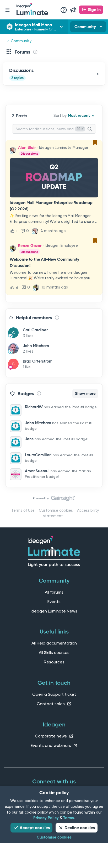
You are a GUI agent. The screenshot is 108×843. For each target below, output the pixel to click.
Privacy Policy (46, 817)
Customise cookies (56, 510)
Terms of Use (23, 510)
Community (85, 26)
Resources (54, 661)
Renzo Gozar (29, 245)
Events (54, 601)
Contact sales (51, 703)
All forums (54, 592)
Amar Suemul (37, 471)
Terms (68, 817)
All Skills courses (54, 652)
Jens (29, 439)
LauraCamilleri (38, 455)
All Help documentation (54, 643)
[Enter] (92, 129)
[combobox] (54, 129)
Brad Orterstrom (37, 361)
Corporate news (51, 736)
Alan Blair (27, 147)
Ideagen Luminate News (54, 611)
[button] (91, 10)
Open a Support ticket (54, 694)
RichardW (34, 407)
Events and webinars (51, 745)
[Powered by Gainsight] (54, 500)
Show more (85, 393)
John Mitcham (36, 345)
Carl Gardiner (35, 330)
